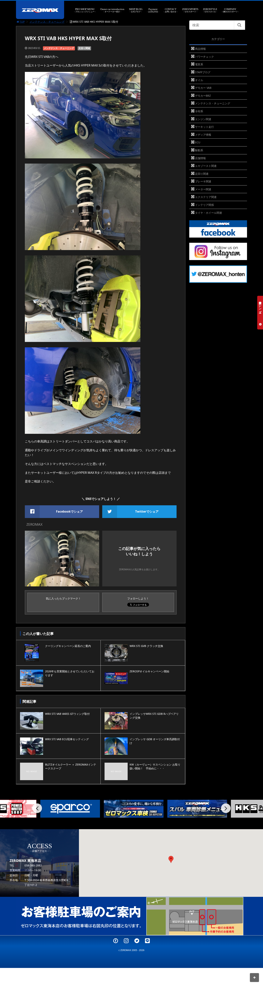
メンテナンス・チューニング (46, 21)
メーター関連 (203, 189)
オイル (199, 80)
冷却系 (199, 111)
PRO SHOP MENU (85, 10)
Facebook (115, 940)
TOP (22, 21)
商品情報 (200, 49)
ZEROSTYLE (210, 10)
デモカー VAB (203, 88)
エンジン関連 (203, 119)
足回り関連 (84, 48)
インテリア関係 (204, 205)
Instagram (126, 940)
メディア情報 (203, 134)
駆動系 (199, 150)
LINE (147, 940)
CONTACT (170, 10)
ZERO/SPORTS (190, 10)
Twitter (136, 940)
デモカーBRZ (203, 95)
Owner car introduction (112, 10)
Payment (153, 10)
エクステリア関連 (206, 197)
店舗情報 (200, 158)
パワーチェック (204, 56)
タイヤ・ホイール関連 (208, 212)
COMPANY (230, 10)
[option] (68, 809)
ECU (197, 142)
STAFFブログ (202, 72)
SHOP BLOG (135, 10)
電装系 (199, 64)
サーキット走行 (204, 127)
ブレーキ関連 (203, 181)
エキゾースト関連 (206, 166)
